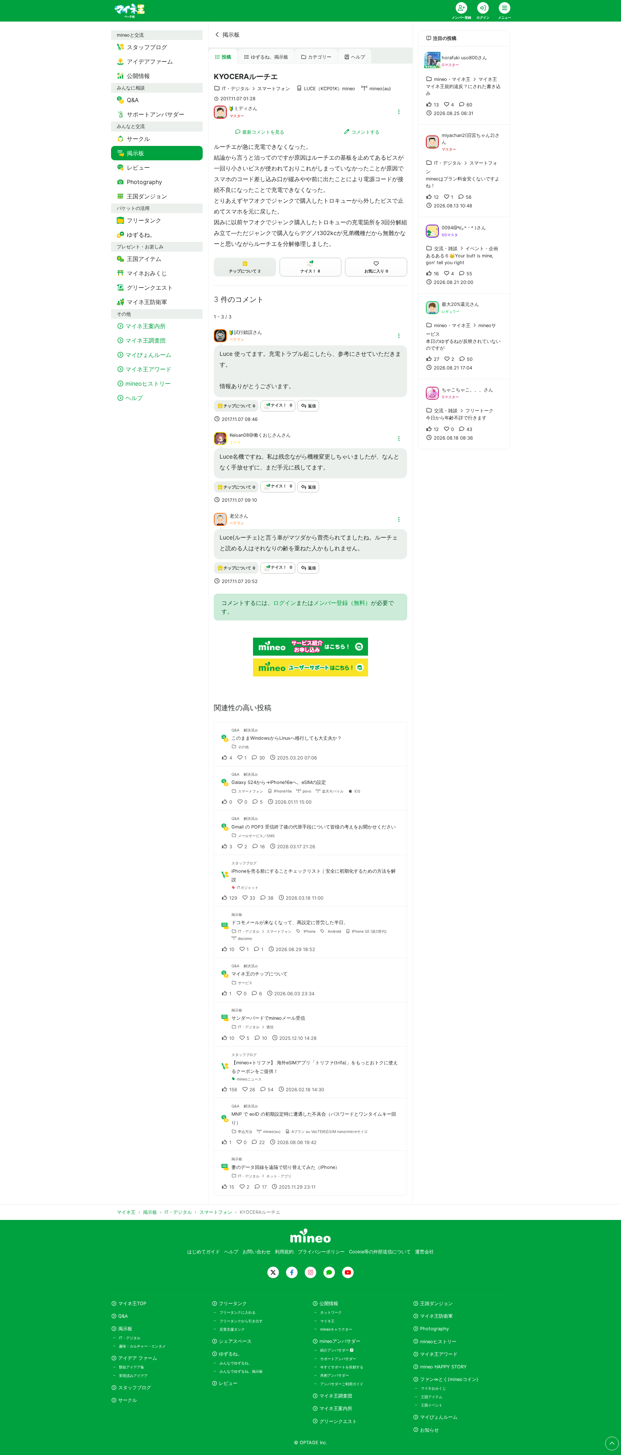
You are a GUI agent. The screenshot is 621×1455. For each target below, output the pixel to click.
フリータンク (233, 1303)
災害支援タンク (232, 1329)
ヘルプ (358, 57)
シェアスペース (235, 1341)
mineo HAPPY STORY (443, 1366)
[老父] (220, 519)
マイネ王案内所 (335, 1408)
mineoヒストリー (438, 1341)
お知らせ (429, 1430)
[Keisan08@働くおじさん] (220, 437)
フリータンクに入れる (238, 1312)
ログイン (284, 602)
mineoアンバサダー (339, 1341)
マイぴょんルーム (438, 1417)
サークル (127, 1400)
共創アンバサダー (334, 1375)
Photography (434, 1328)
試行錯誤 (243, 332)
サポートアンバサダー (338, 1359)
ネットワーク (331, 1312)
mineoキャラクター (336, 1329)
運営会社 (424, 1251)
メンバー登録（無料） (342, 602)
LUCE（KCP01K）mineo (329, 88)
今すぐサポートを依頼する (341, 1367)
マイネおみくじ (433, 1388)
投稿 (226, 57)
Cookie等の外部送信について (380, 1251)
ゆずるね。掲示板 (269, 57)
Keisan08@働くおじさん (255, 435)
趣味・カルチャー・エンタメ (142, 1346)
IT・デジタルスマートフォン (256, 88)
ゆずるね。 (230, 1354)
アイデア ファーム (137, 1358)
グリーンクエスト (338, 1421)
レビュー (228, 1383)
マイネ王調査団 (335, 1396)
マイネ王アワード (438, 1354)
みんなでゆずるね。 (236, 1363)
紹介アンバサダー (335, 1350)
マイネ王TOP (132, 1303)
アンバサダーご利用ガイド (341, 1384)
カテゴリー (319, 57)
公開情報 (328, 1303)
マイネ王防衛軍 (436, 1316)
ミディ (241, 108)
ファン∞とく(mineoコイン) (449, 1379)
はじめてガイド (203, 1251)
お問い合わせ (257, 1251)
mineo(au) (380, 88)
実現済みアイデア (133, 1375)
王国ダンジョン (436, 1303)
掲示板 (231, 34)
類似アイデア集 (131, 1367)
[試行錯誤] (220, 335)
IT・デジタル (130, 1338)
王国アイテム (431, 1397)
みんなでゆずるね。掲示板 (241, 1371)
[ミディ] (220, 111)
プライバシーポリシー (321, 1251)
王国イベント (431, 1405)
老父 (234, 516)
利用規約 (284, 1251)
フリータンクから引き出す (241, 1321)
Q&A (123, 1316)
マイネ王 (327, 1321)
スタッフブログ (134, 1387)
